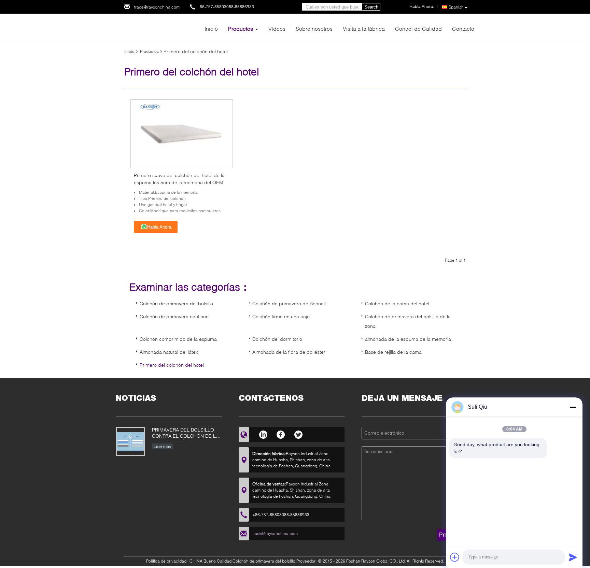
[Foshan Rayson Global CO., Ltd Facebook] (281, 433)
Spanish (456, 7)
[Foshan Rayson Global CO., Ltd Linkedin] (263, 433)
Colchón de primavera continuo (174, 316)
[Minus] (573, 407)
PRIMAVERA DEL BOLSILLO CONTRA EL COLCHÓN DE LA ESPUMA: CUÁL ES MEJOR (185, 433)
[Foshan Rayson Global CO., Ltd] (161, 26)
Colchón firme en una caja (281, 316)
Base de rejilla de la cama (393, 352)
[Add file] (455, 557)
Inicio (211, 28)
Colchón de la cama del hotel (397, 303)
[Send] (572, 557)
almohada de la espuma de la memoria (408, 339)
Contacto (463, 28)
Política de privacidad (166, 561)
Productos (240, 28)
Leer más (162, 446)
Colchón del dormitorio (277, 339)
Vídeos (276, 28)
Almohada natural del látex (169, 352)
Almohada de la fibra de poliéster (288, 352)
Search (371, 7)
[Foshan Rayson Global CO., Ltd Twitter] (298, 433)
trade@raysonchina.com (157, 7)
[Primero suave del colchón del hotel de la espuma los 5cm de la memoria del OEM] (181, 133)
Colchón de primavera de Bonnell (289, 303)
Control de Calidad (418, 28)
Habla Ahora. (159, 227)
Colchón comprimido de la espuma (178, 339)
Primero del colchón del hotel (172, 365)
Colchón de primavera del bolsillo (176, 303)
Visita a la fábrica (364, 28)
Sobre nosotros (314, 28)
